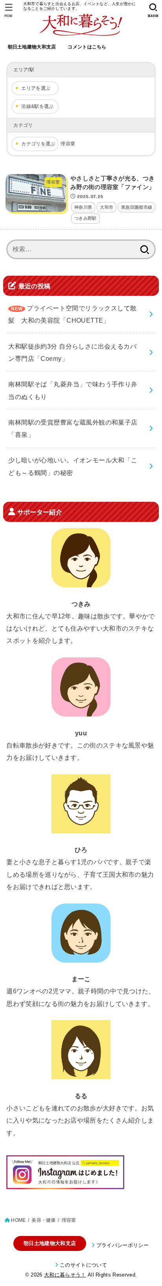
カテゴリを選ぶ (38, 144)
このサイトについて (83, 1265)
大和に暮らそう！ (65, 1275)
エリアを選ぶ (35, 88)
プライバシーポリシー (122, 1245)
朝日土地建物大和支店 (32, 47)
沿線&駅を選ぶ (37, 106)
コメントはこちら (87, 47)
